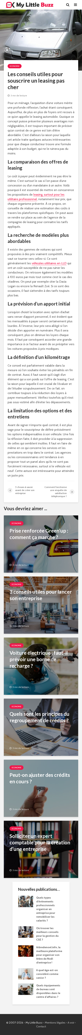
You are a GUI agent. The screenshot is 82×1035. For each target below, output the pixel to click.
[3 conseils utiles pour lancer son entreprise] (41, 605)
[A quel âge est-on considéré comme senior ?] (25, 973)
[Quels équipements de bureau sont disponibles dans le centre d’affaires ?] (25, 989)
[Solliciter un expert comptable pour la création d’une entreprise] (41, 849)
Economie (14, 66)
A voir (71, 1022)
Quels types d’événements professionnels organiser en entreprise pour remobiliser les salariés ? (45, 909)
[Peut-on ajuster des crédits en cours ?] (41, 788)
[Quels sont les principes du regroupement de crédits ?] (41, 727)
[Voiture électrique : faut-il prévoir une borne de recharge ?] (41, 666)
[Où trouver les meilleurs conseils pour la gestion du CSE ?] (25, 931)
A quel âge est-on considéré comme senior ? (47, 973)
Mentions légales (55, 1022)
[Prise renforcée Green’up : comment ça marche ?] (41, 544)
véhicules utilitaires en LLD (49, 263)
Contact (41, 1026)
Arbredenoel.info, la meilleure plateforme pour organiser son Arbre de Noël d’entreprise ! (49, 955)
